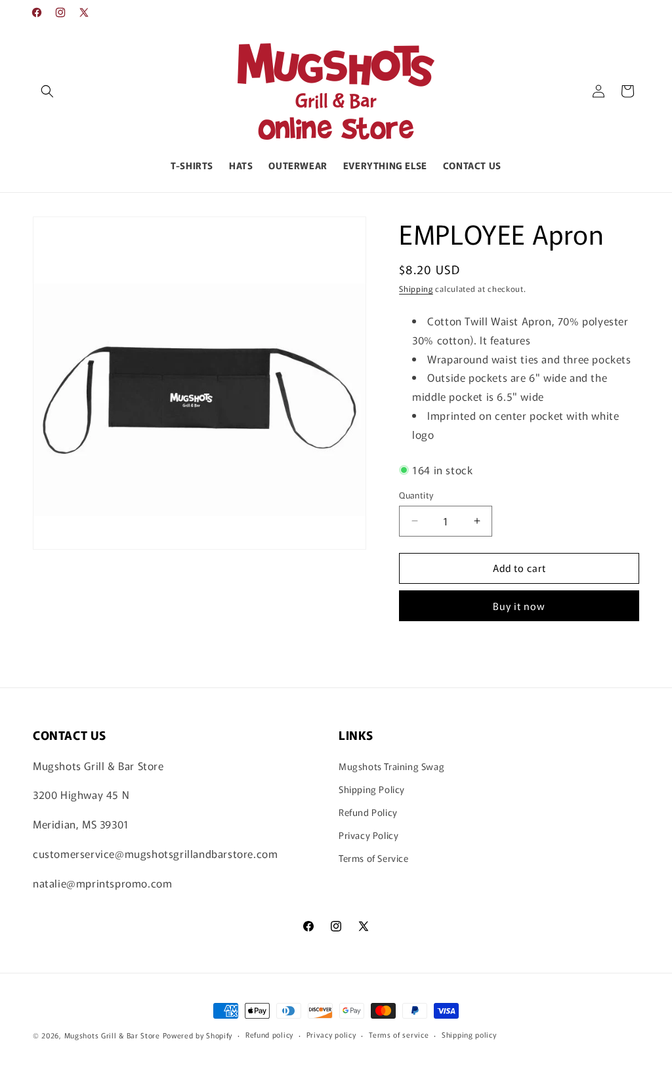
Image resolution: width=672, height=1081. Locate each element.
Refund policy (269, 1034)
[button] (47, 91)
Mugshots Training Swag (391, 766)
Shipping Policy (372, 789)
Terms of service (399, 1034)
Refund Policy (368, 812)
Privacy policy (331, 1034)
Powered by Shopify (198, 1035)
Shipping (416, 288)
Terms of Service (374, 858)
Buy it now (519, 606)
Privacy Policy (368, 835)
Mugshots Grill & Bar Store (112, 1035)
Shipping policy (469, 1034)
